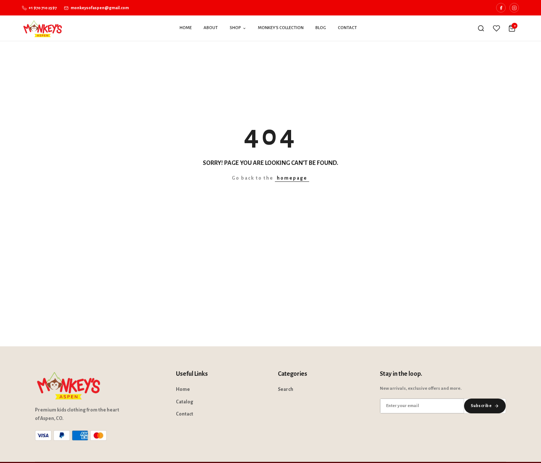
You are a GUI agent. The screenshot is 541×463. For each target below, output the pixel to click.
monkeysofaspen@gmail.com (99, 8)
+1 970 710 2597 (42, 8)
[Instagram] (514, 8)
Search (285, 389)
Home (186, 27)
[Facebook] (501, 8)
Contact (347, 27)
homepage (292, 178)
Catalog (184, 401)
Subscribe (481, 405)
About (211, 27)
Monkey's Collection (281, 27)
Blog (320, 27)
